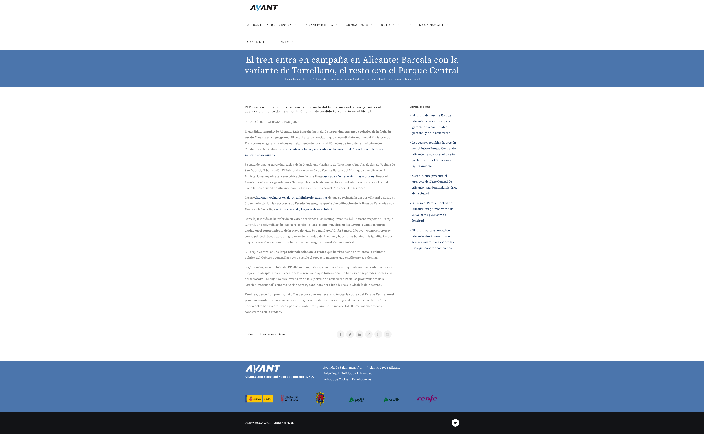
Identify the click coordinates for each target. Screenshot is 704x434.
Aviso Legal (331, 374)
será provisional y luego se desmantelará (303, 209)
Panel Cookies (361, 379)
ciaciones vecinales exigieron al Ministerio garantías (291, 198)
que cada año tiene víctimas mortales (348, 176)
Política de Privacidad (356, 374)
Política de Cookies (336, 379)
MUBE (290, 422)
